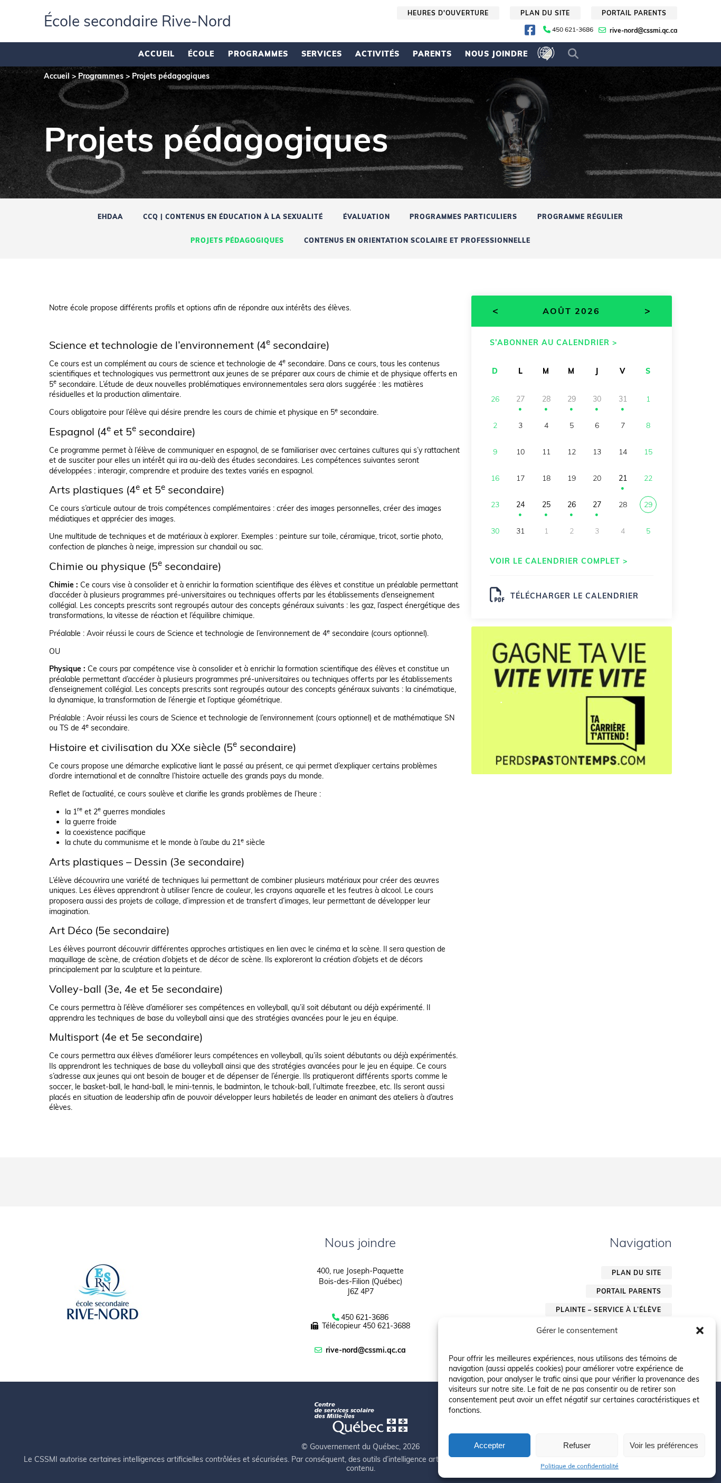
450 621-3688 (386, 1325)
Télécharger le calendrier (574, 596)
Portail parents (634, 13)
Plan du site (545, 13)
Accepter (489, 1445)
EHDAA (110, 217)
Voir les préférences (664, 1445)
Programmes (258, 54)
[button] (700, 1330)
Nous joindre (496, 54)
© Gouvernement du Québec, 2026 (360, 1446)
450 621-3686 (572, 29)
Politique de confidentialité (579, 1466)
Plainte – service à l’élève (608, 1310)
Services (321, 54)
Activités (377, 54)
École (201, 54)
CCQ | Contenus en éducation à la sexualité (233, 217)
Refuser (577, 1445)
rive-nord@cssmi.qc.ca (643, 30)
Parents (432, 54)
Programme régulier (580, 217)
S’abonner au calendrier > (553, 342)
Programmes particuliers (463, 217)
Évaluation (366, 217)
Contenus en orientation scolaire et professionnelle (417, 240)
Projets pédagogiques (237, 240)
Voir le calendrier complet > (559, 561)
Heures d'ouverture (448, 13)
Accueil (156, 54)
